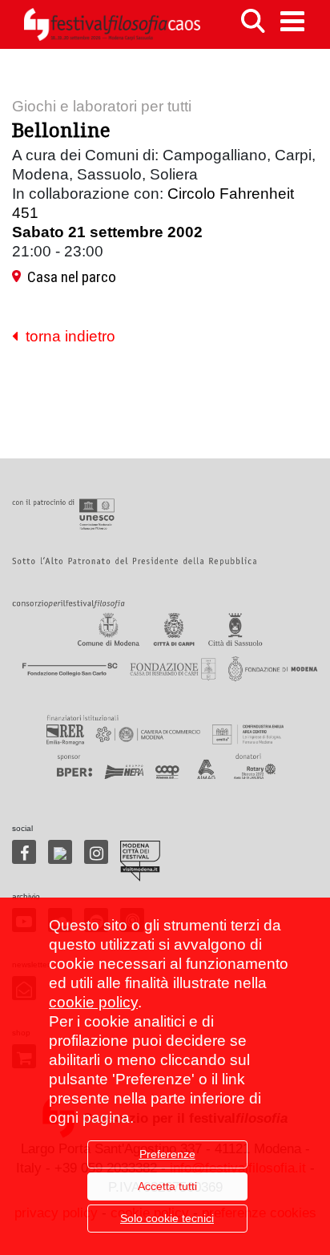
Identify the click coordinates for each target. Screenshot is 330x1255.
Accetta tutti (167, 1186)
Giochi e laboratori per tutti (101, 106)
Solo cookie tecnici (167, 1218)
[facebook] (24, 852)
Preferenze (167, 1154)
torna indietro (66, 336)
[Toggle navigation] (292, 21)
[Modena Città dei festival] (140, 861)
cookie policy (93, 1002)
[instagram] (96, 852)
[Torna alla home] (112, 24)
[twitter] (60, 852)
